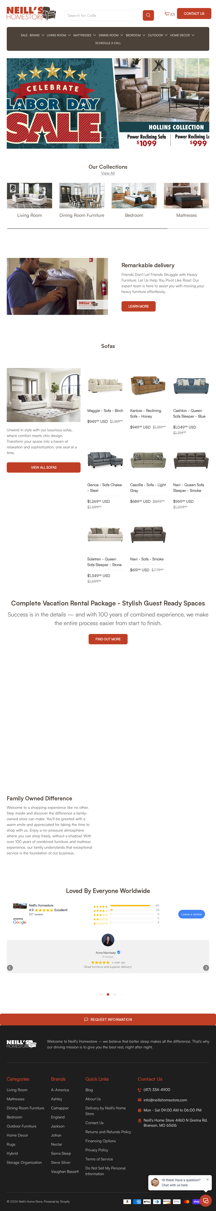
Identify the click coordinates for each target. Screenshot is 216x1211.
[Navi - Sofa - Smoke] (148, 535)
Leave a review (191, 914)
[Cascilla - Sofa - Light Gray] (148, 460)
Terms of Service (99, 1159)
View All (108, 173)
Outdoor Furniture (21, 1126)
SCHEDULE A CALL (108, 43)
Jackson (58, 1126)
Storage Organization (24, 1162)
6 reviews (108, 956)
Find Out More (108, 639)
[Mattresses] (186, 195)
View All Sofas (44, 467)
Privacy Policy (96, 1150)
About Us (93, 1098)
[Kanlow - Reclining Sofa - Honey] (148, 386)
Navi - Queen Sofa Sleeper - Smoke (188, 487)
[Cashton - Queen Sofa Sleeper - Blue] (191, 386)
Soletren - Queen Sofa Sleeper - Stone (104, 562)
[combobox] (109, 15)
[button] (10, 968)
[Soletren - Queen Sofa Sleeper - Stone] (105, 535)
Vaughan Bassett (65, 1171)
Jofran (56, 1135)
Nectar (56, 1144)
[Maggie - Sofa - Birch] (105, 386)
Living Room (29, 215)
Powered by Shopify (57, 1201)
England (58, 1117)
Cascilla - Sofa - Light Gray (148, 487)
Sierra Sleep (61, 1153)
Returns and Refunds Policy (108, 1131)
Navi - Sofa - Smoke (147, 559)
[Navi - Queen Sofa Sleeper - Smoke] (191, 460)
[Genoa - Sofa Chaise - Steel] (105, 460)
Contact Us (194, 13)
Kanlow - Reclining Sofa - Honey (145, 413)
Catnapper (60, 1108)
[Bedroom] (134, 195)
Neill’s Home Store (30, 1201)
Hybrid (12, 1153)
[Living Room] (29, 195)
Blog (89, 1089)
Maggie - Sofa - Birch (105, 410)
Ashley (56, 1098)
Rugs (11, 1144)
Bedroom (134, 215)
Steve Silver (60, 1162)
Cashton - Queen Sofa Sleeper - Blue (189, 413)
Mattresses (186, 215)
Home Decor (17, 1135)
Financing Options (100, 1140)
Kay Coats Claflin (106, 952)
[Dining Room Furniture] (81, 195)
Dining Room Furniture (81, 215)
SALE (24, 35)
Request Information (111, 1019)
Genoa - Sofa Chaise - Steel (104, 487)
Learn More (138, 306)
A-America (60, 1089)
